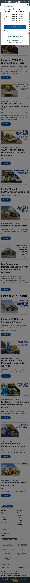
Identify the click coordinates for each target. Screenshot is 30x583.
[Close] (27, 4)
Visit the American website (14, 36)
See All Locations (17, 30)
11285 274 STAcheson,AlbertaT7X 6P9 (14, 11)
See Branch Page (15, 26)
